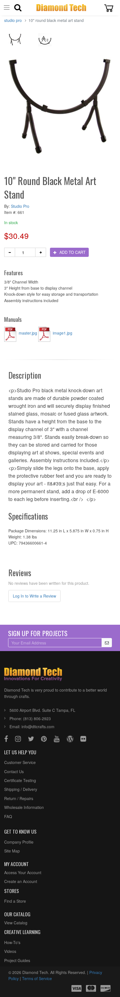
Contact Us (14, 771)
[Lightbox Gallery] (15, 41)
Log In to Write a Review (34, 596)
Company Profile (18, 842)
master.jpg (28, 333)
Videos (10, 951)
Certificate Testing (20, 780)
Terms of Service (37, 978)
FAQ (8, 816)
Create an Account (20, 881)
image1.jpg (62, 333)
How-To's (12, 942)
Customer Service (20, 762)
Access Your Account (22, 872)
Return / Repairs (18, 798)
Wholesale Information (24, 807)
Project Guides (17, 960)
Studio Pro (20, 206)
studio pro (13, 20)
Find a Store (15, 901)
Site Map (12, 851)
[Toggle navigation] (6, 7)
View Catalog (15, 922)
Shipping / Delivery (20, 789)
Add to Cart (72, 252)
